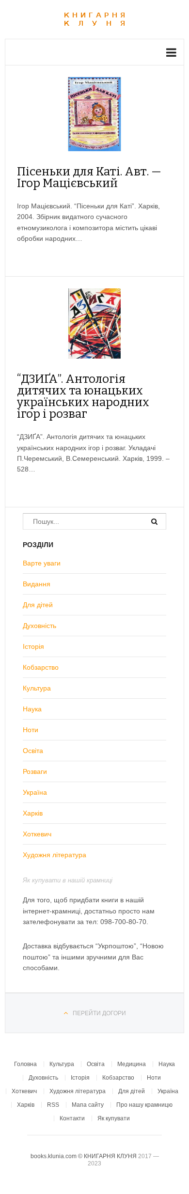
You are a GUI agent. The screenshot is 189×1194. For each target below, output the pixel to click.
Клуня (94, 19)
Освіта (33, 750)
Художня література (54, 855)
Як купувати (113, 1118)
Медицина (131, 1064)
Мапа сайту (88, 1104)
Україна (35, 792)
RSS (53, 1104)
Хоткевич (37, 834)
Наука (32, 709)
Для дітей (38, 605)
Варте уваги (42, 563)
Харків (33, 813)
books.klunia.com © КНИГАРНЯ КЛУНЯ (84, 1156)
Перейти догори (99, 1013)
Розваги (35, 771)
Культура (37, 688)
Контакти (72, 1118)
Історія (33, 646)
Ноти (30, 730)
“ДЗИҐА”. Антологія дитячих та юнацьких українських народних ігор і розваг (83, 396)
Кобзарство (41, 667)
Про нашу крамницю (144, 1104)
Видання (36, 584)
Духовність (39, 625)
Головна (25, 1064)
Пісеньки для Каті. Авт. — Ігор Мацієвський (89, 177)
